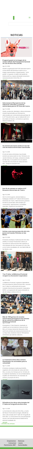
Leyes (20, 443)
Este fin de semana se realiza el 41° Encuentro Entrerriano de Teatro (14, 189)
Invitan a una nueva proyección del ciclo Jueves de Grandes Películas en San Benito (16, 232)
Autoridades (22, 445)
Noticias (21, 441)
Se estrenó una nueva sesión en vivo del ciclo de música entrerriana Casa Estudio (16, 146)
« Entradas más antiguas (8, 423)
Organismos (11, 441)
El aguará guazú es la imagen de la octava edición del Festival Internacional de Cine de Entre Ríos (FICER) (16, 61)
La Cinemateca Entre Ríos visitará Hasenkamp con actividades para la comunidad (15, 361)
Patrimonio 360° (10, 445)
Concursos (12, 443)
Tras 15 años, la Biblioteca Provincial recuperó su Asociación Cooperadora (15, 275)
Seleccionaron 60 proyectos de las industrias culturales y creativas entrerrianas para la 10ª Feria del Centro (16, 104)
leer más (5, 80)
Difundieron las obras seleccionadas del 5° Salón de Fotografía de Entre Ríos (16, 403)
